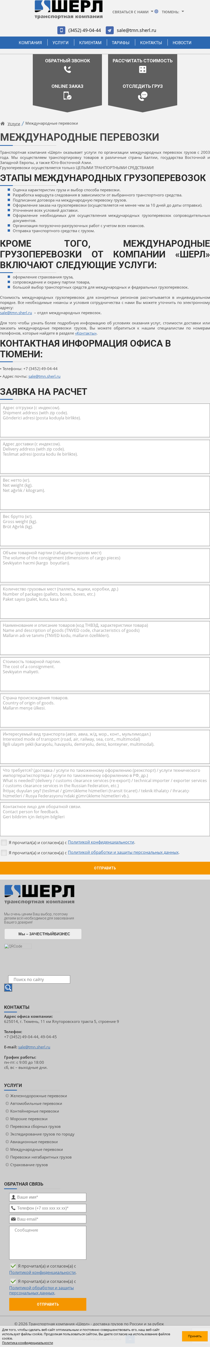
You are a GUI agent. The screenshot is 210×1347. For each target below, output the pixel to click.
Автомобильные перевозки (36, 1103)
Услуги (60, 42)
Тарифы (121, 42)
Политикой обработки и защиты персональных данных (123, 852)
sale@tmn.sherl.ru (136, 30)
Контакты (151, 42)
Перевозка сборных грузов (35, 1126)
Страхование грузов (29, 1164)
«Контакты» (86, 333)
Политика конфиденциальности (27, 1343)
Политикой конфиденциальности (101, 842)
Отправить (105, 868)
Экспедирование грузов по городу (42, 1134)
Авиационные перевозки (34, 1141)
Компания (30, 42)
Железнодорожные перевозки (38, 1095)
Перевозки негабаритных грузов (41, 1157)
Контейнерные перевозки (34, 1111)
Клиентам (90, 42)
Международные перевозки (36, 1149)
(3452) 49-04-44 (84, 30)
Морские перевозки (29, 1118)
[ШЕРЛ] (68, 12)
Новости (182, 42)
